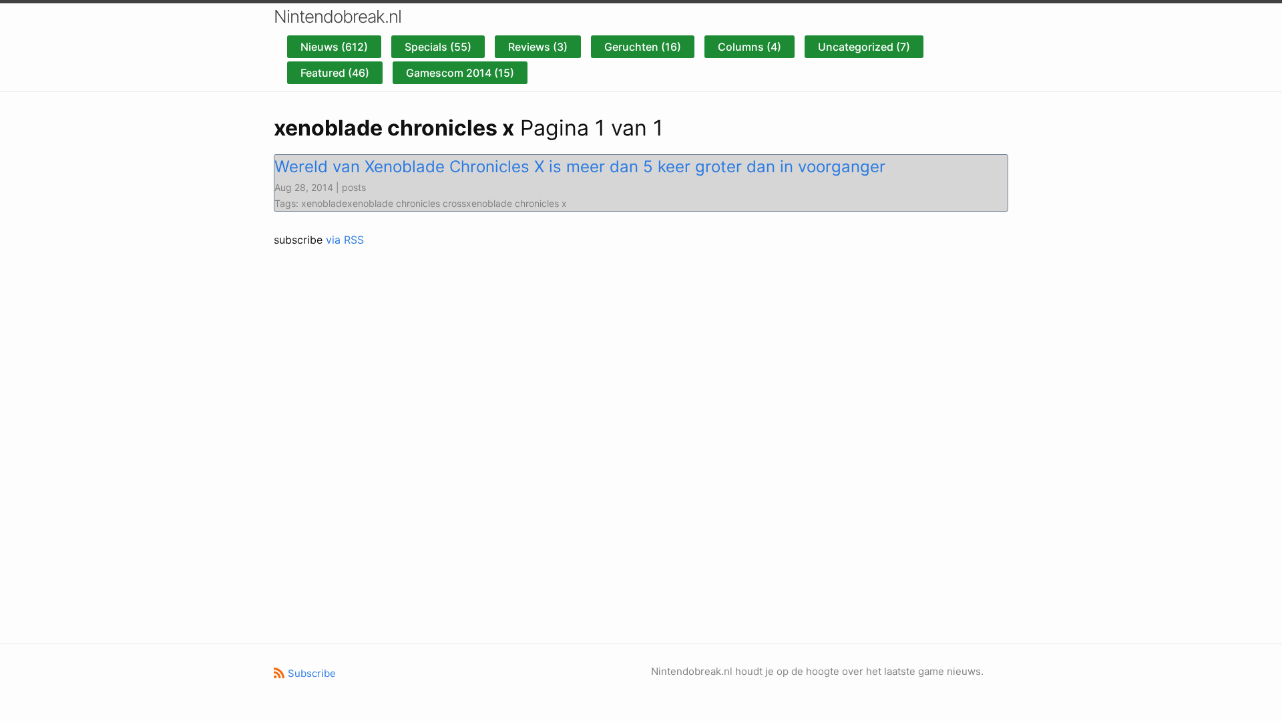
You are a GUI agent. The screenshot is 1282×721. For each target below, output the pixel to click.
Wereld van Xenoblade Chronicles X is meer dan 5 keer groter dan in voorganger (579, 166)
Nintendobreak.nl (337, 16)
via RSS (345, 239)
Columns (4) (749, 46)
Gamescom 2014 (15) (460, 72)
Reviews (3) (538, 46)
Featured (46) (334, 72)
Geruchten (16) (642, 46)
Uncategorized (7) (864, 46)
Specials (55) (438, 46)
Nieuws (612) (334, 46)
